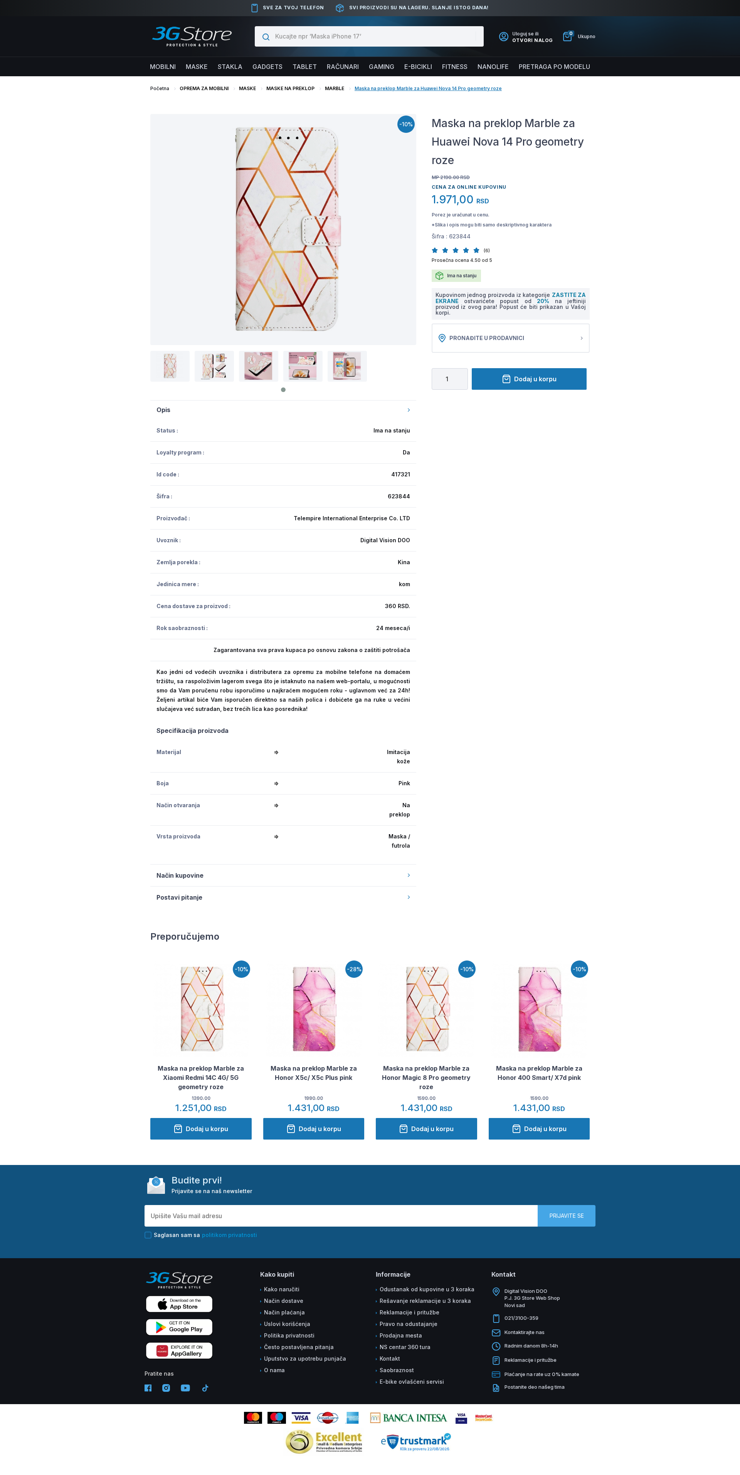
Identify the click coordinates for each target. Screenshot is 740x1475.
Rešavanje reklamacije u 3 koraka (425, 1300)
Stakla (230, 66)
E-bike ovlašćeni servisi (412, 1381)
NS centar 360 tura (405, 1347)
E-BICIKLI (418, 66)
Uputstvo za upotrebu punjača (305, 1358)
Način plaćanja (284, 1312)
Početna (159, 88)
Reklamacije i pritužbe (409, 1312)
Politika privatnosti (289, 1335)
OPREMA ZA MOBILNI (204, 88)
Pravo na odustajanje (408, 1324)
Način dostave (283, 1300)
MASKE (247, 88)
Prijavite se (567, 1215)
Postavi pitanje (179, 897)
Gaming (381, 66)
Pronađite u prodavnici (486, 338)
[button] (437, 250)
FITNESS (455, 66)
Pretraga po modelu (554, 66)
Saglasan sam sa (205, 1235)
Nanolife (493, 66)
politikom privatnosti (229, 1235)
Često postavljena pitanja (299, 1347)
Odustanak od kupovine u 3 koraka (427, 1289)
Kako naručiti (281, 1289)
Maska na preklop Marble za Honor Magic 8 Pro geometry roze (426, 1077)
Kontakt (390, 1358)
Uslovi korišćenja (287, 1324)
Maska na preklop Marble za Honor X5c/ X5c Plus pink (314, 1072)
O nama (274, 1370)
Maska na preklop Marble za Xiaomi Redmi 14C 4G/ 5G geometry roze (201, 1077)
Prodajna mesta (401, 1335)
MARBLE (334, 88)
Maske (197, 66)
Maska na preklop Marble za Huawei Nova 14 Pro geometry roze (428, 88)
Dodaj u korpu (535, 379)
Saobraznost (397, 1370)
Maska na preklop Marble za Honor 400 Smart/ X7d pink (539, 1072)
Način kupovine (180, 875)
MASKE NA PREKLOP (290, 88)
